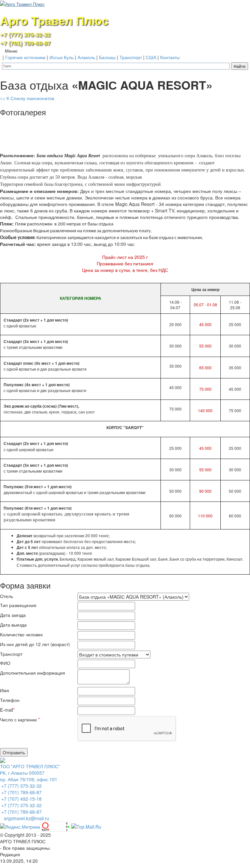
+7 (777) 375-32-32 (25, 35)
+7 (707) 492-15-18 (21, 798)
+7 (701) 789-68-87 (25, 43)
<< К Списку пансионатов (27, 98)
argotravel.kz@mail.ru (26, 818)
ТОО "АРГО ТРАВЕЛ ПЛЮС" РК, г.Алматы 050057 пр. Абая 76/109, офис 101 (30, 772)
